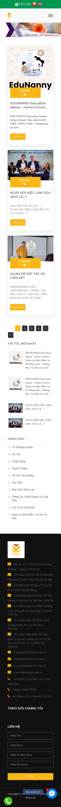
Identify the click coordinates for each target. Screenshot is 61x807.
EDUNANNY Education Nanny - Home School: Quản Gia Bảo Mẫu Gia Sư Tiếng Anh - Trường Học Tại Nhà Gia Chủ (38, 360)
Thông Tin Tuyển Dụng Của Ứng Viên (30, 498)
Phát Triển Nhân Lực (23, 489)
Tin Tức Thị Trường (23, 475)
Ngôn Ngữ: (25, 4)
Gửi (30, 776)
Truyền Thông (19, 468)
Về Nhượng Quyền (22, 447)
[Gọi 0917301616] (8, 801)
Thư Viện (17, 482)
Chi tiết (16, 136)
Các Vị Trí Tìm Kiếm (23, 507)
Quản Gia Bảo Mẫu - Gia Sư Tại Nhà (29, 516)
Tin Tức (16, 454)
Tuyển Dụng (18, 461)
